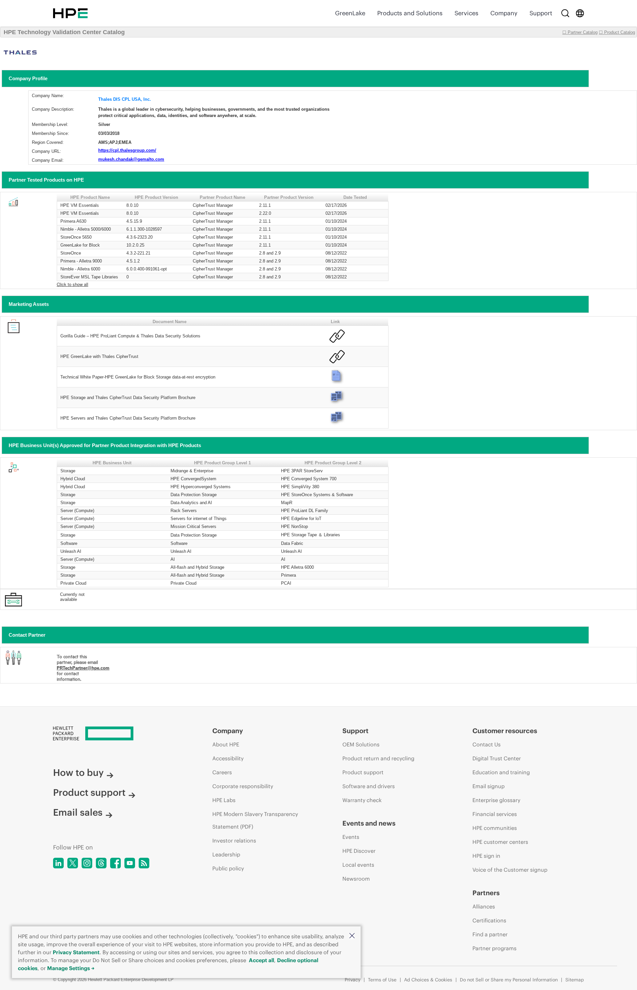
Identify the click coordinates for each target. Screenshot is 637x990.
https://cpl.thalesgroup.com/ (127, 150)
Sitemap (574, 980)
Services (466, 13)
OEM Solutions (361, 744)
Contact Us (486, 744)
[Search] (565, 13)
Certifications (489, 920)
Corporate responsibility (242, 786)
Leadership (226, 854)
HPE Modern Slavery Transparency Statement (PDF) (255, 820)
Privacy (352, 980)
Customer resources (504, 731)
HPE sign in (486, 855)
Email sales (78, 812)
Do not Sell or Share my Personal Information (509, 980)
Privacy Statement (76, 952)
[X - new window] (72, 863)
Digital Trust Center (496, 758)
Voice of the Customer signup (509, 869)
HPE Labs (224, 800)
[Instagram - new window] (87, 863)
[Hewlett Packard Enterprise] (70, 13)
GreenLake (350, 13)
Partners (486, 893)
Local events (358, 864)
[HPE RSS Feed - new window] (144, 863)
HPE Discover (359, 850)
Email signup (488, 786)
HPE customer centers (500, 842)
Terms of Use (382, 980)
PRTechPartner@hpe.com (83, 668)
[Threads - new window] (101, 863)
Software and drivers (368, 786)
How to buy (78, 773)
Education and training (501, 772)
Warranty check (362, 800)
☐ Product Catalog (617, 32)
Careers (222, 772)
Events (350, 837)
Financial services (494, 814)
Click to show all (72, 284)
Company (504, 13)
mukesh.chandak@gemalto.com (131, 159)
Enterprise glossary (496, 800)
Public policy (228, 868)
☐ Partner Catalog (580, 32)
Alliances (483, 906)
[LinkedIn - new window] (58, 863)
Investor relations (234, 840)
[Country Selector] (580, 13)
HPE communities (494, 828)
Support (541, 13)
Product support (89, 792)
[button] (352, 936)
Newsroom (356, 878)
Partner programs (494, 948)
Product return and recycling (378, 758)
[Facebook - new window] (115, 863)
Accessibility (228, 758)
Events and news (368, 823)
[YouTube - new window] (129, 863)
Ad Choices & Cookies (428, 980)
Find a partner (490, 934)
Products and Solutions (410, 13)
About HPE (225, 744)
